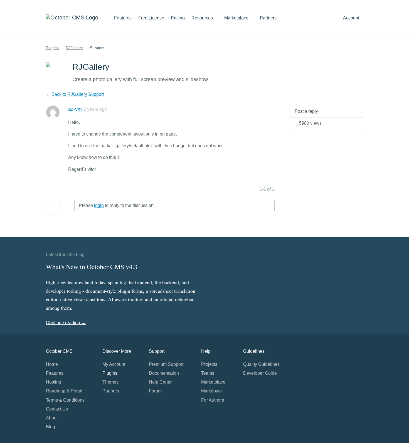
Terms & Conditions (65, 400)
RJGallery (74, 48)
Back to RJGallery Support (77, 94)
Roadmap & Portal (64, 391)
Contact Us (57, 409)
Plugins (52, 48)
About (52, 418)
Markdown (211, 391)
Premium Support (166, 364)
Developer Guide (260, 373)
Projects (209, 364)
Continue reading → (66, 322)
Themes (110, 382)
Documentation (164, 373)
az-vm (75, 109)
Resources (202, 18)
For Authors (212, 400)
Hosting (53, 382)
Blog (50, 426)
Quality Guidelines (261, 364)
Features (123, 18)
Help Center (161, 382)
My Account (113, 364)
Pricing (178, 18)
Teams (207, 373)
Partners (268, 18)
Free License (151, 18)
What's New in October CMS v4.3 (91, 266)
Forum (155, 391)
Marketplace (237, 18)
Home (52, 364)
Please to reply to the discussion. (117, 205)
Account (351, 18)
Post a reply (306, 111)
